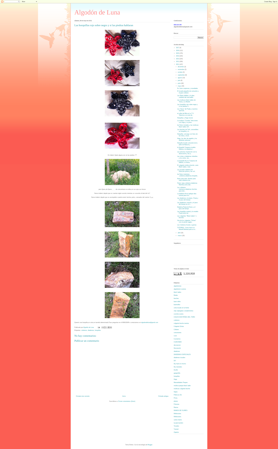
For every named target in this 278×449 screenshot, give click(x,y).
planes (176, 401)
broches (176, 298)
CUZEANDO (178, 342)
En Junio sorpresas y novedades (187, 88)
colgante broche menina (181, 323)
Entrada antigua (163, 396)
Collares (176, 329)
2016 (178, 50)
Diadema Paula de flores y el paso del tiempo (186, 208)
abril (179, 233)
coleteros (84, 330)
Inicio (124, 396)
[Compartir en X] (107, 327)
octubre (180, 72)
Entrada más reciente (82, 396)
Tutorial (176, 429)
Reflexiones (177, 413)
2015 (178, 53)
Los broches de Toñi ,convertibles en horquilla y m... (187, 130)
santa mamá (178, 420)
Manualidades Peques (181, 382)
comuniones (177, 332)
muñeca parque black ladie (182, 385)
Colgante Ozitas (179, 326)
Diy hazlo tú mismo (180, 364)
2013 (178, 59)
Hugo (175, 379)
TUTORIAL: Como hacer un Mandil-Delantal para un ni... (186, 228)
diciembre (181, 67)
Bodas (176, 295)
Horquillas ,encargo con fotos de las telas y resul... (187, 135)
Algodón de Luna (97, 12)
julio (179, 80)
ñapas (176, 392)
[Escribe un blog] (105, 327)
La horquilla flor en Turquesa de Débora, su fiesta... (187, 161)
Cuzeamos (177, 339)
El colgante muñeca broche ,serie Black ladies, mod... (187, 166)
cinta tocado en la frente (181, 308)
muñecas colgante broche (182, 388)
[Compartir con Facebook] (109, 327)
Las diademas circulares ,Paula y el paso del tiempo (187, 199)
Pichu (175, 398)
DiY (175, 360)
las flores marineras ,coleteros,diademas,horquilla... (188, 175)
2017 (178, 47)
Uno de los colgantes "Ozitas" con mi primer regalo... (186, 221)
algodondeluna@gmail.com (149, 322)
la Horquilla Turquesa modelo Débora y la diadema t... (186, 148)
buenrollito (177, 304)
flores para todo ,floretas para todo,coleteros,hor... (186, 179)
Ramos (176, 407)
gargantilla (177, 373)
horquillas (98, 330)
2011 (178, 64)
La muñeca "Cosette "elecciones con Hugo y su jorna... (187, 121)
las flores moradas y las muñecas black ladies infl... (188, 126)
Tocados (176, 426)
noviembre (181, 69)
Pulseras (176, 404)
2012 (178, 61)
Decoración (177, 348)
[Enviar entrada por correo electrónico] (98, 327)
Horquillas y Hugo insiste (185, 118)
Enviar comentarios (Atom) (126, 401)
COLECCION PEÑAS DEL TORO (184, 317)
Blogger (150, 445)
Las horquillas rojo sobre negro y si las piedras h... (187, 105)
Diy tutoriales (178, 367)
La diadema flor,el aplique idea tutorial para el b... (186, 194)
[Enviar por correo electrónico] (103, 327)
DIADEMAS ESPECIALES (182, 354)
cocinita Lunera (178, 314)
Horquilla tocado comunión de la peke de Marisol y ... (187, 143)
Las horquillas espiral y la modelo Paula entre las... (187, 212)
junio (179, 83)
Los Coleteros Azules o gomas (186, 225)
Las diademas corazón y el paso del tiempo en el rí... (187, 203)
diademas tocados (179, 357)
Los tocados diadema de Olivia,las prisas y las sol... (186, 170)
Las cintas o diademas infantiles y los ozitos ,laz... (187, 157)
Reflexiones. (178, 416)
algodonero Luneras (180, 289)
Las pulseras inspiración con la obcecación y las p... (187, 152)
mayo (180, 86)
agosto (180, 77)
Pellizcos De (178, 395)
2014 (178, 56)
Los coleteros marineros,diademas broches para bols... (187, 189)
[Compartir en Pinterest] (111, 327)
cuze (175, 336)
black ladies (177, 292)
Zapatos (176, 432)
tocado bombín (178, 423)
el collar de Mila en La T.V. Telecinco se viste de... (185, 114)
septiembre (181, 75)
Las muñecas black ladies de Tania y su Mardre (186, 101)
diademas (91, 330)
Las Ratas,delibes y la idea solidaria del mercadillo (185, 96)
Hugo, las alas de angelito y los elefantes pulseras (187, 139)
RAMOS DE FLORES (180, 410)
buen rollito (177, 301)
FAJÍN (176, 370)
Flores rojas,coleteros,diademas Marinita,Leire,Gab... (187, 184)
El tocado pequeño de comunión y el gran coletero (188, 92)
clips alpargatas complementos (183, 311)
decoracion (177, 345)
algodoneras (177, 286)
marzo (180, 235)
